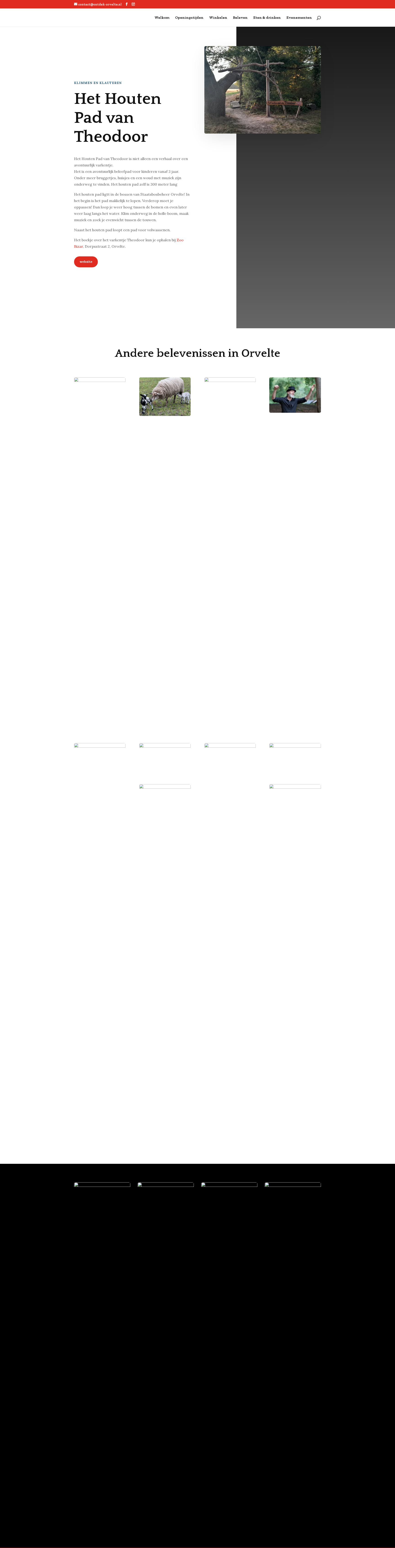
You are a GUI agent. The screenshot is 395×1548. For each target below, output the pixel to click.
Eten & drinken (267, 18)
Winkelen (218, 18)
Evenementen (299, 18)
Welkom (162, 18)
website (86, 262)
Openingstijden (189, 18)
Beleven (240, 18)
